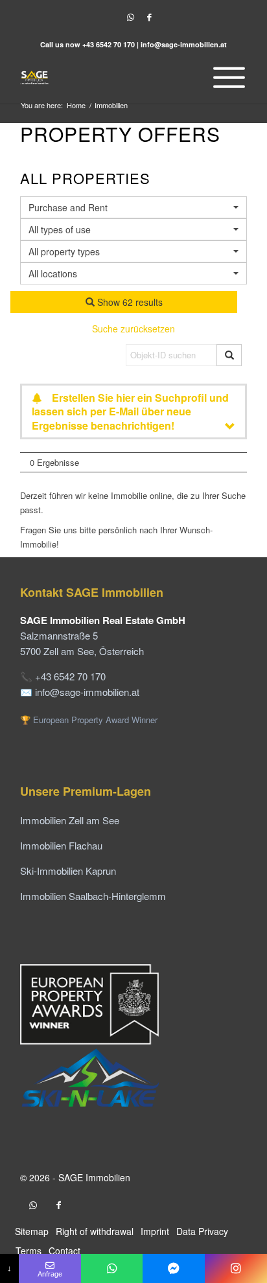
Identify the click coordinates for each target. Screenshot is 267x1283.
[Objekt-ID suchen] (229, 355)
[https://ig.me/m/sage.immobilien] (236, 1268)
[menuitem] (226, 77)
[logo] (111, 77)
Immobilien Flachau (61, 845)
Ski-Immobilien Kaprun (68, 870)
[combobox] (133, 273)
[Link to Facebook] (149, 17)
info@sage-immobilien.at (184, 44)
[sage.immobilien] (174, 1268)
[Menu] (226, 77)
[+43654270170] (112, 1268)
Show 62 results (129, 301)
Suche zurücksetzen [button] (133, 328)
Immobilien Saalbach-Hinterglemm (93, 896)
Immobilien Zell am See (69, 820)
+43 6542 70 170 (108, 44)
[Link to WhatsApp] (130, 17)
